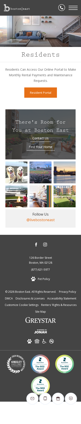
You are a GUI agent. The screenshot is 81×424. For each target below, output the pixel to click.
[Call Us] (61, 8)
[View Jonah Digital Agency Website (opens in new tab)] (40, 332)
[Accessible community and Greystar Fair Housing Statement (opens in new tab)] (44, 342)
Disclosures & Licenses (30, 298)
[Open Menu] (73, 8)
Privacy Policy (67, 292)
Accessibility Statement (61, 298)
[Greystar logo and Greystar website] (40, 321)
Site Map (40, 312)
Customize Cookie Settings (21, 305)
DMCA (9, 298)
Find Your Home (40, 147)
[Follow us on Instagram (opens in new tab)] (45, 245)
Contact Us (40, 138)
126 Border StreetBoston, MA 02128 (40, 260)
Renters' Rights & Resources (58, 305)
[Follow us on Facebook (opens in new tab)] (36, 245)
